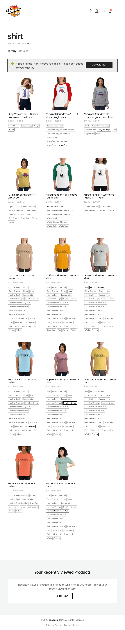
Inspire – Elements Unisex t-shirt (62, 381)
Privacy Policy (53, 625)
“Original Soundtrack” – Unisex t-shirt (21, 196)
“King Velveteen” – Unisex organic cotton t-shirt (23, 115)
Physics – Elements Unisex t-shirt (23, 485)
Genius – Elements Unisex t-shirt (100, 277)
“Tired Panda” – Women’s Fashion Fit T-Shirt (99, 196)
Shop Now (62, 596)
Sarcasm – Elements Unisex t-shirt (62, 485)
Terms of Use (71, 625)
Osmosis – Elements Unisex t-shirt (100, 381)
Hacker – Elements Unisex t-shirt (23, 381)
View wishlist (99, 65)
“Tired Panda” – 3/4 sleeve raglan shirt (61, 196)
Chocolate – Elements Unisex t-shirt (21, 277)
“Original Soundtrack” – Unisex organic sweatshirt (99, 115)
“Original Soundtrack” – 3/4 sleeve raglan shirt (62, 115)
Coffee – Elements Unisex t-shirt (62, 277)
